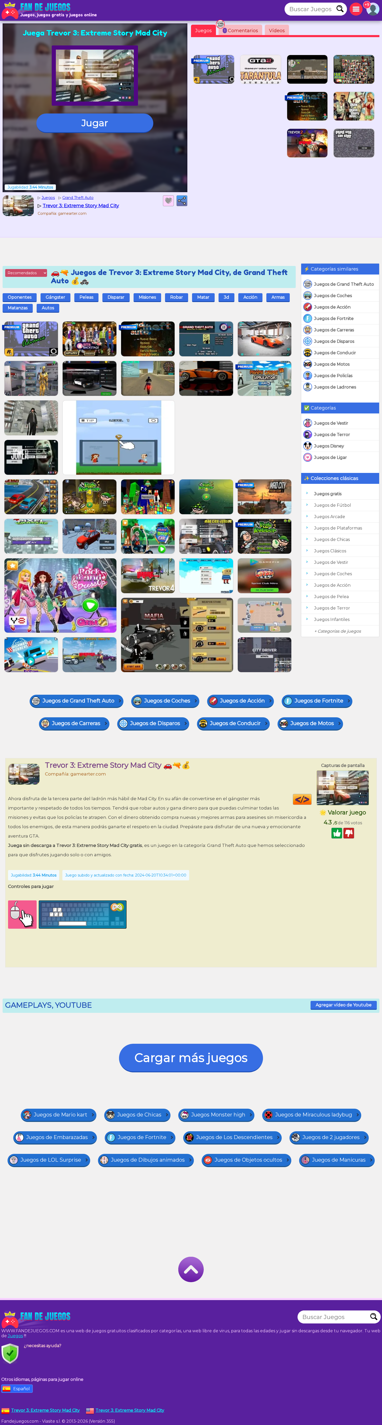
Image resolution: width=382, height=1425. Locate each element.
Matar (203, 297)
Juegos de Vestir (331, 423)
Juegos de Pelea (331, 596)
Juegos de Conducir (335, 352)
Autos (48, 307)
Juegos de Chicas (332, 539)
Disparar (116, 297)
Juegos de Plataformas (338, 528)
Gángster (55, 297)
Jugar (95, 123)
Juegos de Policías (333, 375)
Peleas (86, 297)
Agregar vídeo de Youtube (344, 1004)
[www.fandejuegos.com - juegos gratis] (36, 1319)
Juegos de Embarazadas (57, 1137)
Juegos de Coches (333, 295)
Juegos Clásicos (330, 550)
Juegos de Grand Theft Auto (344, 284)
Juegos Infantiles (332, 619)
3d (226, 297)
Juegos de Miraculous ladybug (313, 1115)
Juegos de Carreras (334, 329)
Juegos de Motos (332, 364)
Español (21, 1388)
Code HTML (311, 799)
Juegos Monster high (218, 1115)
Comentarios (241, 31)
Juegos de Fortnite (334, 318)
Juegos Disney (329, 446)
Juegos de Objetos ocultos (248, 1160)
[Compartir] (181, 200)
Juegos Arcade (329, 516)
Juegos (203, 31)
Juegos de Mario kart (60, 1115)
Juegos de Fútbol (332, 505)
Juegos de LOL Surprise (51, 1160)
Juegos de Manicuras (339, 1160)
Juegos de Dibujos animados (148, 1160)
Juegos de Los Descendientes (234, 1137)
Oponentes (19, 297)
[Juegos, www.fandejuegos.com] (36, 10)
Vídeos (277, 31)
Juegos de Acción (332, 307)
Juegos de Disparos (334, 341)
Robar (176, 297)
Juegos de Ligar (330, 457)
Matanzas (18, 307)
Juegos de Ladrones (335, 387)
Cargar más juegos (191, 1057)
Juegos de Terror (332, 434)
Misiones (147, 297)
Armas (278, 297)
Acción (250, 297)
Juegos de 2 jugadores (331, 1137)
